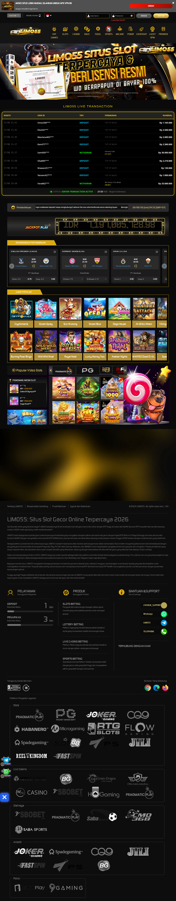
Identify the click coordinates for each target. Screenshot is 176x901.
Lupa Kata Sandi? (118, 20)
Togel (98, 34)
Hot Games (54, 36)
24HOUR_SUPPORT (152, 605)
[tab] (64, 370)
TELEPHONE (148, 631)
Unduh (151, 6)
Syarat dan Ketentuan (80, 506)
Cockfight (141, 34)
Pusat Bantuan (59, 506)
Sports (109, 34)
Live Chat (12, 15)
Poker (130, 34)
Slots (65, 34)
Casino (76, 34)
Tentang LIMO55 (15, 506)
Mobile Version (32, 15)
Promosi (163, 34)
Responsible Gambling (37, 506)
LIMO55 (43, 526)
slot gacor (36, 535)
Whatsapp (148, 614)
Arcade (120, 34)
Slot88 (109, 566)
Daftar (161, 16)
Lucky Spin (152, 36)
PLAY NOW (22, 308)
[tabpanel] (88, 71)
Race (87, 34)
